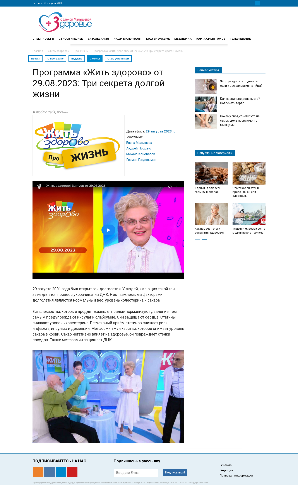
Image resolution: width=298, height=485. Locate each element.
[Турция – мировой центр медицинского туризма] (249, 214)
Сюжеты (95, 58)
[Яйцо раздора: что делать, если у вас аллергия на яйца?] (206, 86)
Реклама (225, 465)
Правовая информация (236, 475)
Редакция (226, 470)
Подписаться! (175, 472)
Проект (35, 58)
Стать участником (118, 58)
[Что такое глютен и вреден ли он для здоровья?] (249, 173)
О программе (55, 58)
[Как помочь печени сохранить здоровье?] (211, 214)
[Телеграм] (257, 3)
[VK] (252, 3)
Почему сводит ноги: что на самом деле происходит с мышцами (240, 120)
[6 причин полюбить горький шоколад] (211, 173)
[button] (260, 37)
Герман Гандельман (141, 160)
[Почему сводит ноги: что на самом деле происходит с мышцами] (206, 121)
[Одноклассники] (247, 3)
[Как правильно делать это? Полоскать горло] (206, 104)
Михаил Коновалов (140, 154)
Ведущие (76, 58)
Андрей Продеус (139, 148)
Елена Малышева (139, 143)
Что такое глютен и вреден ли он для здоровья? (246, 191)
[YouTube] (262, 3)
